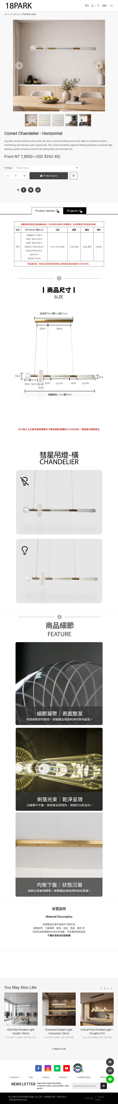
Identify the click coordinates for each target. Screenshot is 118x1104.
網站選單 (111, 6)
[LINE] (57, 1068)
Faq (31, 1077)
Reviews (104, 1077)
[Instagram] (48, 1068)
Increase (24, 175)
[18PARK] (18, 5)
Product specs (22, 168)
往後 (111, 988)
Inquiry (46, 1077)
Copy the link (38, 190)
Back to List (60, 1049)
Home (7, 14)
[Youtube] (66, 1068)
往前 (101, 988)
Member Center (93, 6)
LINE (31, 190)
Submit (103, 1086)
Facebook (23, 190)
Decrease (7, 175)
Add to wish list (73, 175)
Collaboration (84, 1077)
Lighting (16, 14)
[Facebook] (38, 1068)
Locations (14, 1077)
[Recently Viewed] (110, 1062)
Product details (45, 211)
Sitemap (89, 1098)
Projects (72, 211)
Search (98, 6)
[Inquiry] (110, 1071)
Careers (63, 1077)
